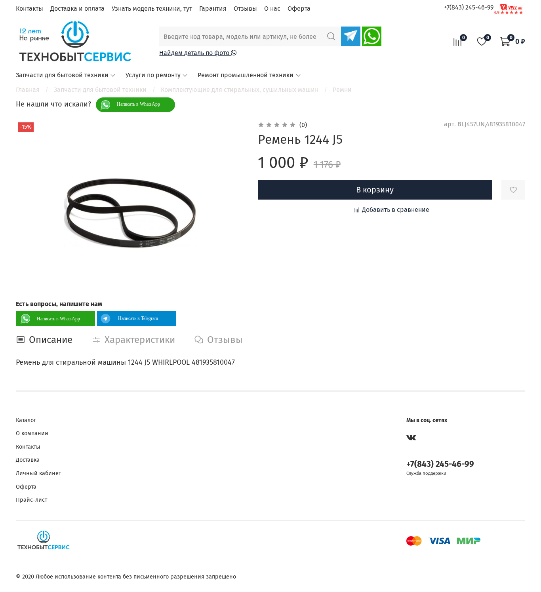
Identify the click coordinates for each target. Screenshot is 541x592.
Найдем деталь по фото (195, 53)
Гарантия (213, 8)
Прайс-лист (31, 500)
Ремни (342, 89)
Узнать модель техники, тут (152, 8)
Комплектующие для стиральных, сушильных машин (239, 89)
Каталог (26, 420)
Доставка (28, 460)
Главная (28, 89)
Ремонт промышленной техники (245, 75)
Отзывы (245, 8)
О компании (32, 433)
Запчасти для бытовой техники (62, 75)
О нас (272, 8)
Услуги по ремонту (153, 75)
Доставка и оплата (77, 8)
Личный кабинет (38, 473)
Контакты (29, 8)
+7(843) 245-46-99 (468, 7)
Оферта (299, 8)
